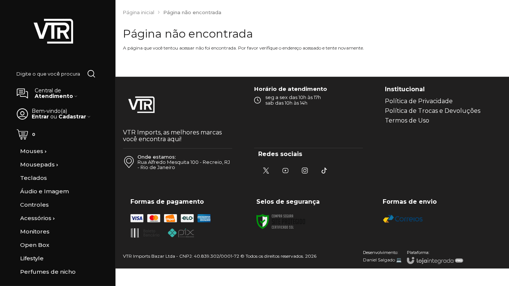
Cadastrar (72, 117)
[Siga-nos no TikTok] (324, 170)
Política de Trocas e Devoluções (432, 110)
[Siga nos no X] (266, 170)
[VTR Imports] (54, 32)
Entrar (40, 117)
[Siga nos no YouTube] (285, 170)
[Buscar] (91, 74)
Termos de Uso (407, 120)
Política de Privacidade (419, 101)
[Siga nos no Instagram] (305, 170)
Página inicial (138, 12)
